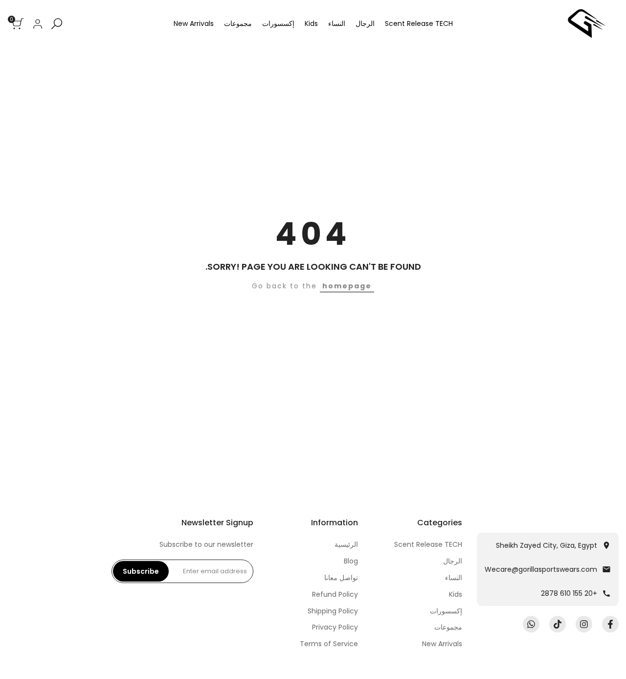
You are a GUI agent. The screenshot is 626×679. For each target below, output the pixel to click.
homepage (347, 286)
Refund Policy (335, 594)
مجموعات (448, 627)
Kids (455, 594)
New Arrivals (442, 644)
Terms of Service (329, 644)
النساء (453, 578)
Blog (351, 561)
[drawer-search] (56, 23)
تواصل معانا (341, 578)
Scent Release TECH (428, 544)
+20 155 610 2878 (569, 593)
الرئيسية (346, 544)
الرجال (452, 561)
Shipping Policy (333, 611)
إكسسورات (446, 611)
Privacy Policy (335, 627)
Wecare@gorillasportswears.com (541, 569)
